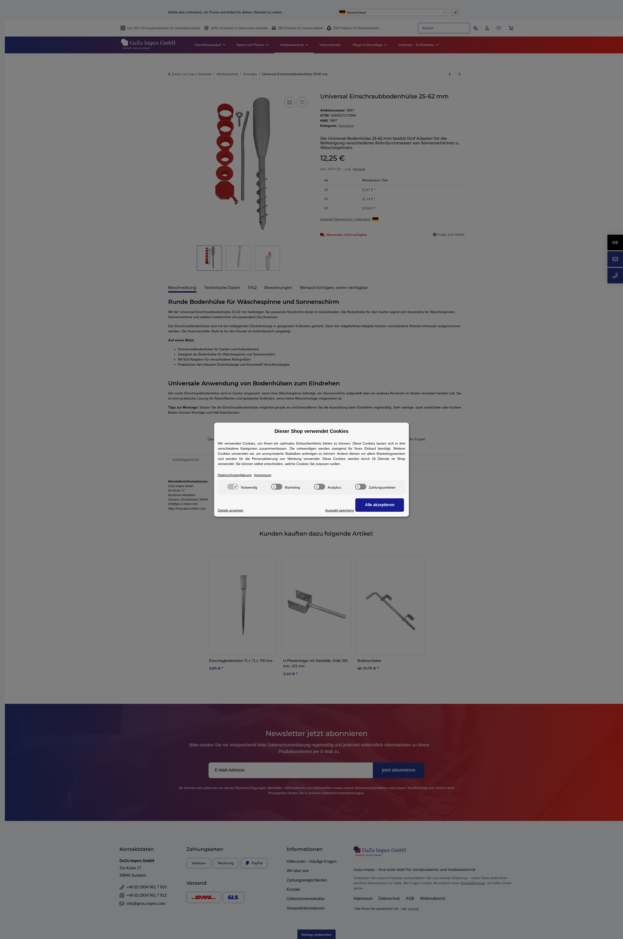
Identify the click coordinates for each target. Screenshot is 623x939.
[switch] (232, 487)
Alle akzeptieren (379, 505)
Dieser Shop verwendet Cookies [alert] (311, 431)
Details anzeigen (230, 510)
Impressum (262, 475)
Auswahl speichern (339, 510)
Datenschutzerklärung (235, 475)
